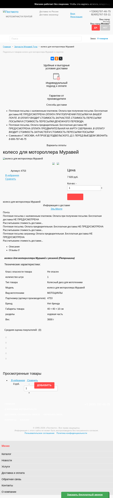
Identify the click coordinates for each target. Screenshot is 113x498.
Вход (72, 13)
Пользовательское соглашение (39, 433)
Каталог (25, 420)
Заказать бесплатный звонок (85, 494)
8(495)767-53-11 (101, 14)
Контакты (10, 420)
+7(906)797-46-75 (100, 11)
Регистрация (76, 16)
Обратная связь (53, 414)
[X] (60, 58)
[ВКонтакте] (52, 58)
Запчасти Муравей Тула (25, 47)
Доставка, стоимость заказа (22, 414)
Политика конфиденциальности (71, 433)
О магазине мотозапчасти (21, 409)
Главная (7, 47)
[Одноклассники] (56, 58)
